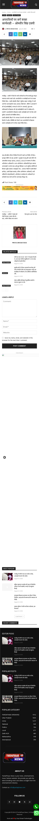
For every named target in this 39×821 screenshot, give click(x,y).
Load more (18, 616)
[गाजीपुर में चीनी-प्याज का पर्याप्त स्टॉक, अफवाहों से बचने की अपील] (7, 576)
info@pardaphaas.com (17, 787)
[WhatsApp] (20, 34)
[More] (30, 34)
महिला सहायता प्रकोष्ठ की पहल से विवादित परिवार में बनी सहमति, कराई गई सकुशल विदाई (24, 586)
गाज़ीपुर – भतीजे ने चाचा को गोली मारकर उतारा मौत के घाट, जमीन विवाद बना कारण (9, 216)
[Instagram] (14, 802)
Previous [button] (4, 457)
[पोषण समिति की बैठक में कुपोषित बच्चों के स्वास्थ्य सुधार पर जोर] (7, 283)
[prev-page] (3, 290)
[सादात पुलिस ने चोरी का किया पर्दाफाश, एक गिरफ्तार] (7, 609)
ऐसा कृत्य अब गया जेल (31, 214)
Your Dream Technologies (24, 818)
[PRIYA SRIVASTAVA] (3, 29)
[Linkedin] (25, 34)
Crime (9, 12)
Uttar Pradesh (16, 15)
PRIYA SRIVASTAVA (12, 29)
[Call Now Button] (36, 807)
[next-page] (6, 290)
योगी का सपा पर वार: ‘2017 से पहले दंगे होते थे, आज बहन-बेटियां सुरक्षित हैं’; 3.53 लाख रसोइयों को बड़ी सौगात (25, 259)
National (9, 15)
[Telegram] (19, 802)
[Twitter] (15, 34)
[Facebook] (11, 34)
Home (4, 12)
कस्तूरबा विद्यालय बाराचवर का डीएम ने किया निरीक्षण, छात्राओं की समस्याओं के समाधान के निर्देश (25, 597)
